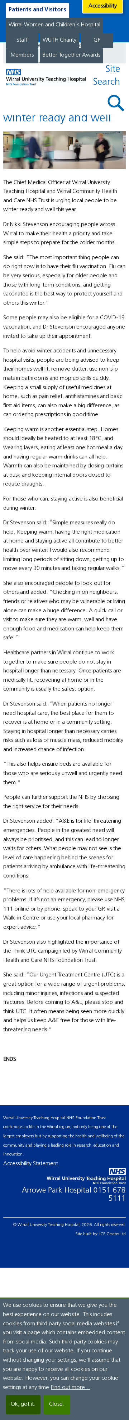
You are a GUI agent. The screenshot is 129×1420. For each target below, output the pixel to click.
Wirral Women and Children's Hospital (54, 25)
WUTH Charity (59, 40)
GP (97, 40)
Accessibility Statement (30, 1164)
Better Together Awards (71, 55)
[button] (116, 103)
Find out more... (70, 1387)
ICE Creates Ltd (112, 1234)
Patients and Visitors (37, 10)
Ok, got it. (23, 1404)
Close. (56, 1404)
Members (22, 55)
